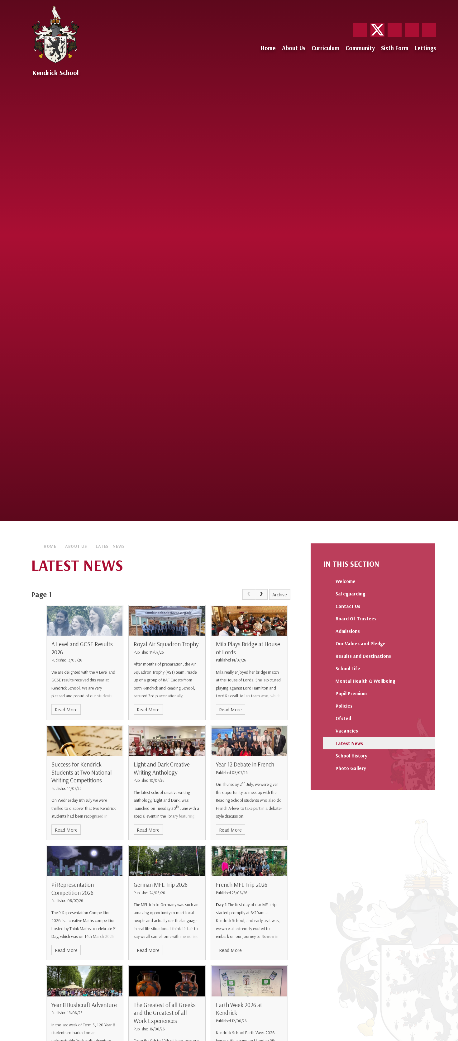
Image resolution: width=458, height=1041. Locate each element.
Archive (279, 594)
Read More (66, 709)
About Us (76, 546)
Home (50, 546)
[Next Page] (261, 594)
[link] (248, 594)
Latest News (110, 546)
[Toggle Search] (429, 30)
